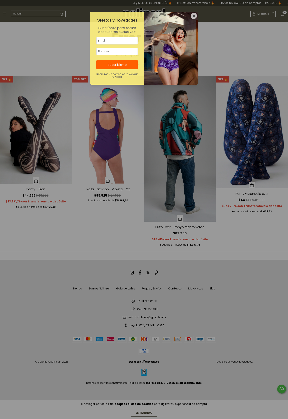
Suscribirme (117, 64)
